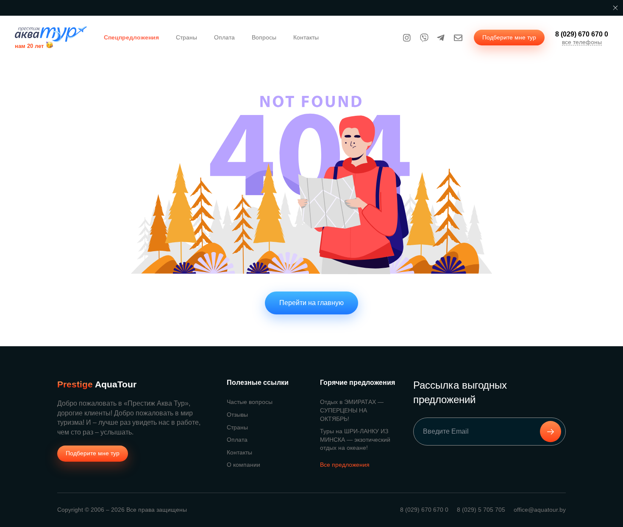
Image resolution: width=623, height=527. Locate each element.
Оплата (224, 37)
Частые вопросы (250, 401)
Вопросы (264, 37)
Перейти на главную (311, 302)
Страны (186, 37)
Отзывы (237, 414)
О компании (243, 464)
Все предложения (345, 464)
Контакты (306, 37)
